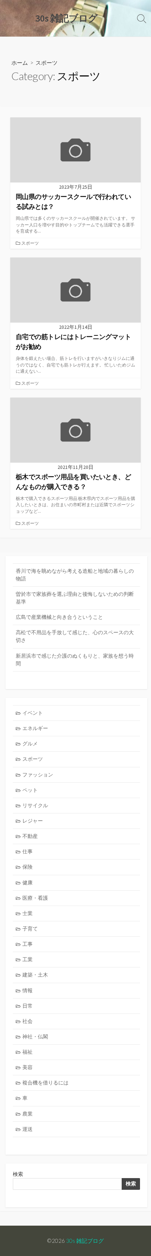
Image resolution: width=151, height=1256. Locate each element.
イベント (32, 713)
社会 (27, 1021)
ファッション (37, 774)
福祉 (27, 1052)
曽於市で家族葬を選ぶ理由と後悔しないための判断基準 (75, 598)
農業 (27, 1113)
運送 (27, 1129)
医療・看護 (35, 898)
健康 (27, 882)
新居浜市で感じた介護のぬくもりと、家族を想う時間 (75, 660)
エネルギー (35, 728)
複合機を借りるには (45, 1082)
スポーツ (30, 243)
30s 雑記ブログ (85, 1240)
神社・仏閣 (35, 1036)
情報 (27, 990)
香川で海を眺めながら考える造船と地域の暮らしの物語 (75, 575)
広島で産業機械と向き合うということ (59, 617)
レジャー (32, 820)
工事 (27, 944)
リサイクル (35, 805)
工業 (27, 959)
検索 (18, 1174)
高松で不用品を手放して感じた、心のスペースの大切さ (75, 636)
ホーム (19, 62)
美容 (27, 1067)
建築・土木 (35, 974)
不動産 (30, 836)
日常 (27, 1006)
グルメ (30, 743)
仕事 (27, 851)
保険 (27, 867)
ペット (30, 790)
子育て (30, 928)
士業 (27, 913)
